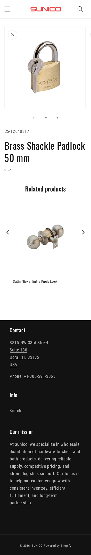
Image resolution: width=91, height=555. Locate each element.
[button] (7, 9)
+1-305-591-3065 (40, 376)
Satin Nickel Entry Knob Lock (35, 281)
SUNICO (37, 545)
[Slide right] (57, 118)
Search (15, 410)
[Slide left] (33, 118)
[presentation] (7, 232)
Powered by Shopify (57, 545)
